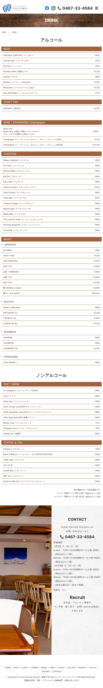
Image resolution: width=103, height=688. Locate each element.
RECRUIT (83, 667)
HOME (3, 32)
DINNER (34, 667)
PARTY (53, 667)
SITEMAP (45, 671)
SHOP (16, 667)
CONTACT (57, 671)
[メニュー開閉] (96, 8)
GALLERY (71, 667)
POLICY (92, 667)
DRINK (44, 667)
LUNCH (24, 667)
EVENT (61, 667)
